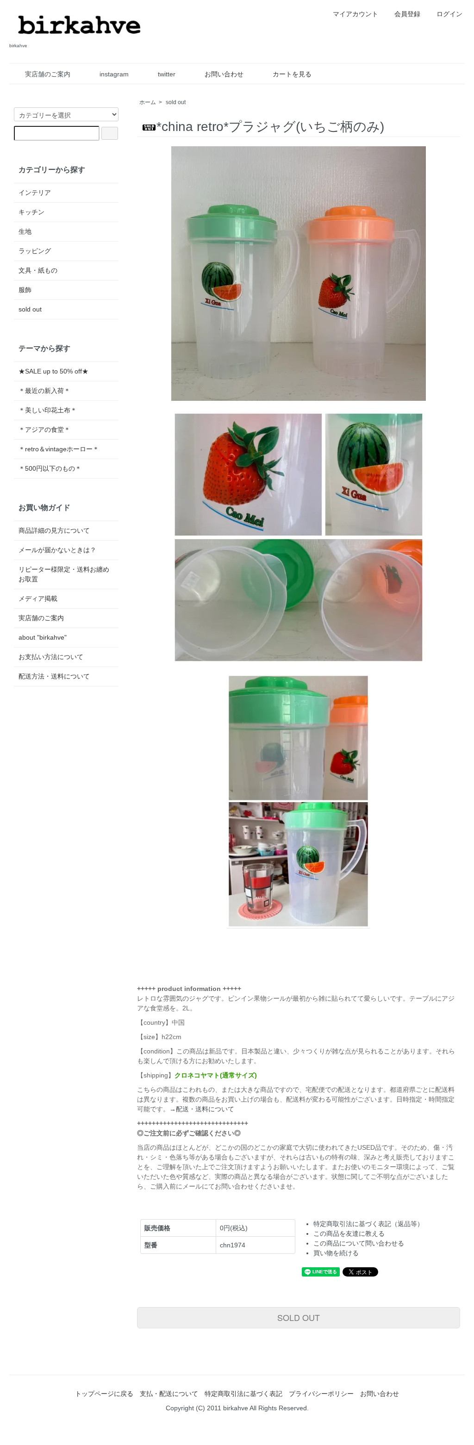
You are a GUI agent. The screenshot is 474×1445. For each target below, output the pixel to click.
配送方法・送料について (54, 676)
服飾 (25, 289)
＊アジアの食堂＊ (44, 429)
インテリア (35, 192)
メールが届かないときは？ (57, 550)
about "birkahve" (43, 637)
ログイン (449, 14)
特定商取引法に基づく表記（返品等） (368, 1223)
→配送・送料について (201, 1109)
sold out (176, 102)
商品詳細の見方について (54, 530)
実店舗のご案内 (47, 74)
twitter (166, 74)
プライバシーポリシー (321, 1393)
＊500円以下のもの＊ (50, 468)
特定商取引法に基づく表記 (243, 1393)
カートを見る (292, 74)
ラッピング (35, 251)
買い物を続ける (336, 1253)
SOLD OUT (298, 1317)
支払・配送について (169, 1393)
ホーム (147, 102)
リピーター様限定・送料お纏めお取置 (64, 574)
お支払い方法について (51, 656)
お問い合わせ (224, 74)
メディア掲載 (38, 598)
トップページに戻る (104, 1393)
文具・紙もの (38, 270)
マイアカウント (355, 14)
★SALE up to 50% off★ (53, 371)
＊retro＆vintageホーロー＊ (59, 449)
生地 (25, 231)
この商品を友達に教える (349, 1233)
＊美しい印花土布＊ (48, 410)
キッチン (31, 212)
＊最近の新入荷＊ (44, 390)
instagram (114, 74)
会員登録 (407, 14)
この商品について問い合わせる (358, 1243)
